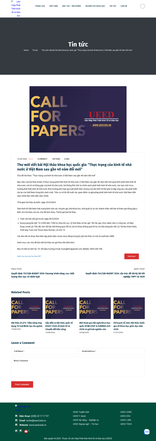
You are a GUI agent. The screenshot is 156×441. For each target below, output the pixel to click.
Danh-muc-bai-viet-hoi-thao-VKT (29, 256)
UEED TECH (126, 424)
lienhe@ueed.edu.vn (36, 420)
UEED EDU (125, 416)
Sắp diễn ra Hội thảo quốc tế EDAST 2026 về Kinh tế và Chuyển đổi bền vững (59, 326)
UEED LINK (125, 420)
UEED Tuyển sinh (81, 412)
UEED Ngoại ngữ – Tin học (86, 424)
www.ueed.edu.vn (37, 425)
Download (131, 256)
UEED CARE (126, 412)
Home (26, 50)
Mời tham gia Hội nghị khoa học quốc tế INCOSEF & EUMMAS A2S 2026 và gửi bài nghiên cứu (94, 326)
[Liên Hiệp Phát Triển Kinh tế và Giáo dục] (15, 9)
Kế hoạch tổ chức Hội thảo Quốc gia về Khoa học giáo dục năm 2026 (129, 326)
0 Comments (42, 159)
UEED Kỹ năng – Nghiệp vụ (86, 420)
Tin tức (35, 50)
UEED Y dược (79, 416)
